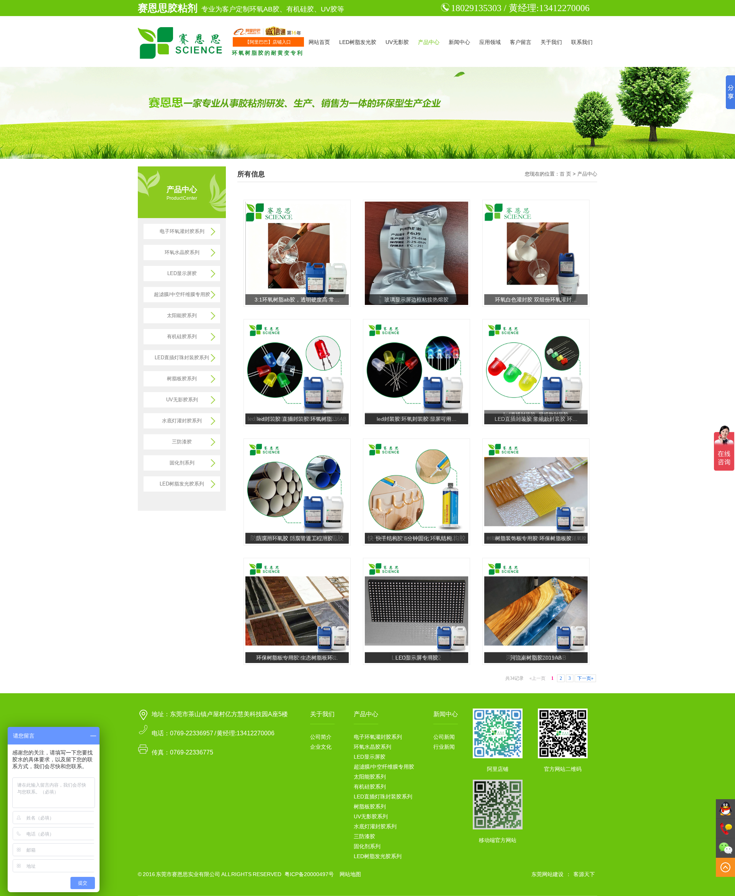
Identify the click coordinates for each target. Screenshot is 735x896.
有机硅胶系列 (182, 336)
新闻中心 (459, 42)
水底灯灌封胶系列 (182, 421)
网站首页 (319, 42)
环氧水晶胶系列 (182, 252)
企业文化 (321, 747)
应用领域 (490, 42)
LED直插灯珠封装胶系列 (182, 357)
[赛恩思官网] (181, 42)
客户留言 (520, 42)
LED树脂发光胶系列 (182, 484)
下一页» (585, 678)
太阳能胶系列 (182, 315)
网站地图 (350, 874)
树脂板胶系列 (182, 378)
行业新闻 (444, 747)
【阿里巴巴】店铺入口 (268, 42)
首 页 (565, 174)
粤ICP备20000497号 (309, 874)
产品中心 (428, 42)
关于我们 (551, 42)
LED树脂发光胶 (357, 42)
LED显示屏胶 (182, 273)
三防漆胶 (182, 442)
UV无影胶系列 (182, 399)
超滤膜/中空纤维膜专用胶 (182, 294)
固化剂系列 (182, 463)
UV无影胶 (397, 42)
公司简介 (321, 737)
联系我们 (582, 42)
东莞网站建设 (547, 874)
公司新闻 (444, 737)
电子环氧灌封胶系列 (182, 231)
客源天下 (584, 874)
